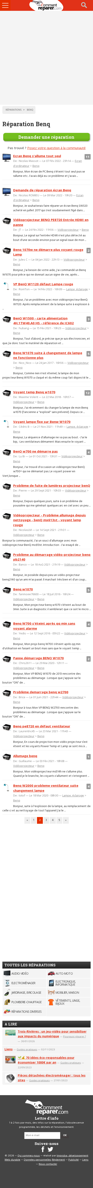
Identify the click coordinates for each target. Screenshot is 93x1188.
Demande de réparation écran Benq (42, 190)
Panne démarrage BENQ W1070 (38, 658)
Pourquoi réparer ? (74, 1036)
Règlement (58, 1160)
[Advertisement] (46, 57)
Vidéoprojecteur (68, 230)
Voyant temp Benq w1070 (34, 392)
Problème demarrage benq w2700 (40, 692)
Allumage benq (25, 756)
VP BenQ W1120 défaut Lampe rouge (43, 284)
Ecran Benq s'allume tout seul (37, 156)
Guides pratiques (27, 1049)
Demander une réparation (46, 137)
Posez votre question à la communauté (56, 148)
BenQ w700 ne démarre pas (35, 451)
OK (65, 1135)
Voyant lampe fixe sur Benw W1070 (42, 421)
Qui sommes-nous (29, 1156)
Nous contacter (48, 1164)
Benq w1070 (23, 589)
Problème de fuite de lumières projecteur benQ (51, 485)
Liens (9, 1049)
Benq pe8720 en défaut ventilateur (41, 726)
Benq (35, 166)
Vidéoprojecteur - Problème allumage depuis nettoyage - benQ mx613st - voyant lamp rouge (49, 520)
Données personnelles (37, 1160)
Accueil (46, 5)
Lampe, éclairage (77, 289)
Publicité (73, 1160)
